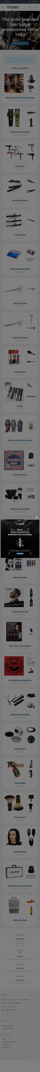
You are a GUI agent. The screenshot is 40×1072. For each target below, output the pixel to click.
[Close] (36, 517)
